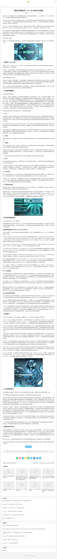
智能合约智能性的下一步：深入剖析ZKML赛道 (28, 10)
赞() (39, 12)
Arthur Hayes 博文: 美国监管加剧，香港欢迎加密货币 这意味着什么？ (48, 477)
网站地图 (33, 555)
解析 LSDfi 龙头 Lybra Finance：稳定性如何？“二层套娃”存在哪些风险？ (48, 490)
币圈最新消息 (28, 2)
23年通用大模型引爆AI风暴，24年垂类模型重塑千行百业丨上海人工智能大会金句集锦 (35, 477)
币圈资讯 (2, 5)
